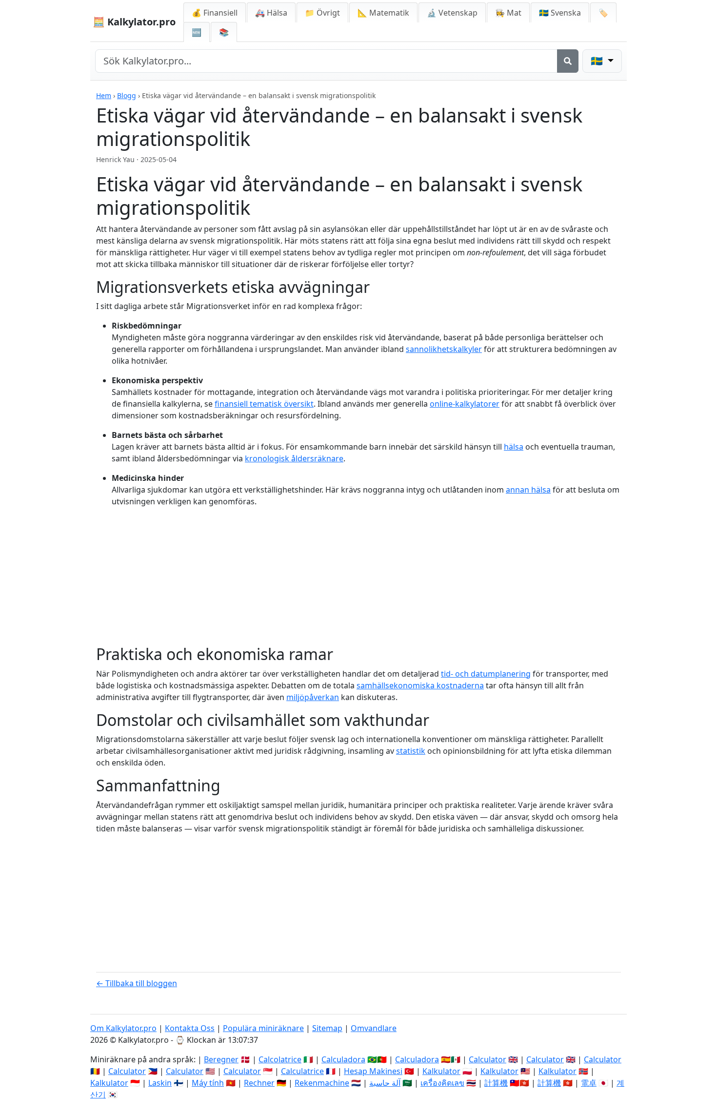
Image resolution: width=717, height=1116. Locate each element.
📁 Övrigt (322, 12)
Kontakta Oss (190, 1028)
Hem (103, 95)
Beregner (221, 1059)
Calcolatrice (280, 1059)
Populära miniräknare (263, 1028)
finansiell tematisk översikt (264, 403)
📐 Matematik (383, 12)
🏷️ (603, 12)
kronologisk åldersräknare (294, 458)
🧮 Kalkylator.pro (134, 21)
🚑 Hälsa (271, 12)
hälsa (513, 446)
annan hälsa (528, 489)
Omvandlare (374, 1028)
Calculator (487, 1059)
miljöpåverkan (312, 697)
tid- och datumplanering (486, 673)
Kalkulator (441, 1071)
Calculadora (343, 1059)
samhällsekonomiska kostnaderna (420, 685)
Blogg (126, 95)
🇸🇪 (560, 12)
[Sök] (567, 61)
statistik (410, 750)
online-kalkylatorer (464, 403)
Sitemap (327, 1028)
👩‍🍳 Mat (508, 12)
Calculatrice (302, 1071)
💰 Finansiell (215, 12)
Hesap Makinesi (373, 1071)
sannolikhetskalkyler (444, 349)
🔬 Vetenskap (452, 12)
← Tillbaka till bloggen (136, 983)
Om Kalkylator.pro (123, 1028)
